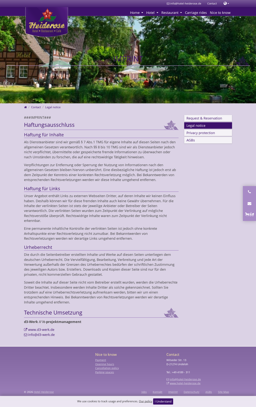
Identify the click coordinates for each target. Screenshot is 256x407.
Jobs (144, 392)
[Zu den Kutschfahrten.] (249, 215)
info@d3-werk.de (41, 334)
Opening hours (104, 364)
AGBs (190, 140)
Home (135, 12)
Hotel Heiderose (44, 392)
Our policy (145, 401)
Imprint (173, 392)
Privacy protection (200, 133)
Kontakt (157, 392)
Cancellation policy (107, 368)
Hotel (151, 12)
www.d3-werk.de (41, 329)
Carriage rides (196, 12)
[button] (226, 3)
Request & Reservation (204, 118)
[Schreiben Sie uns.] (249, 203)
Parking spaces (104, 372)
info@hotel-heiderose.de (185, 3)
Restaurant (170, 12)
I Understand (163, 401)
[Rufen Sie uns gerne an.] (249, 192)
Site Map (223, 392)
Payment (100, 360)
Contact (212, 3)
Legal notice (195, 125)
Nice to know (220, 12)
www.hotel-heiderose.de (185, 383)
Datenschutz (191, 392)
